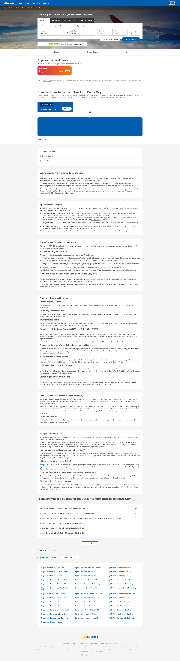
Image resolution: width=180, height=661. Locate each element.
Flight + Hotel (36, 3)
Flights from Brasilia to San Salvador (54, 598)
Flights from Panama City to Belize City (88, 594)
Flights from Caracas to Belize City (87, 618)
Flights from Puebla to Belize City (86, 588)
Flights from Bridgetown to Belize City (55, 618)
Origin (43, 31)
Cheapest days (92, 52)
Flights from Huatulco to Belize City (87, 584)
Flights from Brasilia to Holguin (119, 598)
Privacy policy (93, 643)
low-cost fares (48, 210)
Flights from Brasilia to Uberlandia (53, 568)
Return (116, 31)
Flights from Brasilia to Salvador (86, 576)
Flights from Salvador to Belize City (87, 610)
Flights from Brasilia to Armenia (119, 606)
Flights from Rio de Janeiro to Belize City (55, 610)
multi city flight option (84, 281)
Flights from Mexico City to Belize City (54, 594)
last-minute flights (76, 369)
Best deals (55, 52)
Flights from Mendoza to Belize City (120, 614)
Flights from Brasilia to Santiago (86, 606)
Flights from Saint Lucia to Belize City (121, 618)
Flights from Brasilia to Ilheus (51, 576)
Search (66, 108)
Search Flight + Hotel (110, 39)
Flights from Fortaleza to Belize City (54, 614)
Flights (20, 3)
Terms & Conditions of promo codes (108, 643)
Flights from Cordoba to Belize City (87, 614)
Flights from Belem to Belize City (119, 610)
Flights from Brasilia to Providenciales (54, 606)
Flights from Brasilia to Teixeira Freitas (54, 572)
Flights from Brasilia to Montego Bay (87, 598)
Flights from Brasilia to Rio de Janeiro (121, 572)
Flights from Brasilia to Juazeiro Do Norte (55, 580)
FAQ (127, 52)
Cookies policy (84, 643)
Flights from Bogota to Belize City (53, 622)
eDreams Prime (86, 226)
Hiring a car (44, 465)
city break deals (129, 222)
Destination (73, 31)
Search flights (131, 39)
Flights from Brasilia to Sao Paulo (119, 568)
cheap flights (95, 219)
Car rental (46, 3)
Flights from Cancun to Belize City (120, 580)
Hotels (27, 3)
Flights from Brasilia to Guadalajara (87, 602)
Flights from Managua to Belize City (54, 584)
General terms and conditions (70, 643)
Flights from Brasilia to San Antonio (120, 602)
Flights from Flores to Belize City (86, 580)
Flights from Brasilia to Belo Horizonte (88, 568)
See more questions (91, 543)
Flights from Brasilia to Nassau (52, 602)
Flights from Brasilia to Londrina (86, 572)
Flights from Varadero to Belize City (120, 584)
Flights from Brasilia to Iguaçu (118, 576)
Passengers (134, 31)
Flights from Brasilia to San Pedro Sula (121, 594)
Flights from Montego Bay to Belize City (122, 588)
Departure (102, 31)
